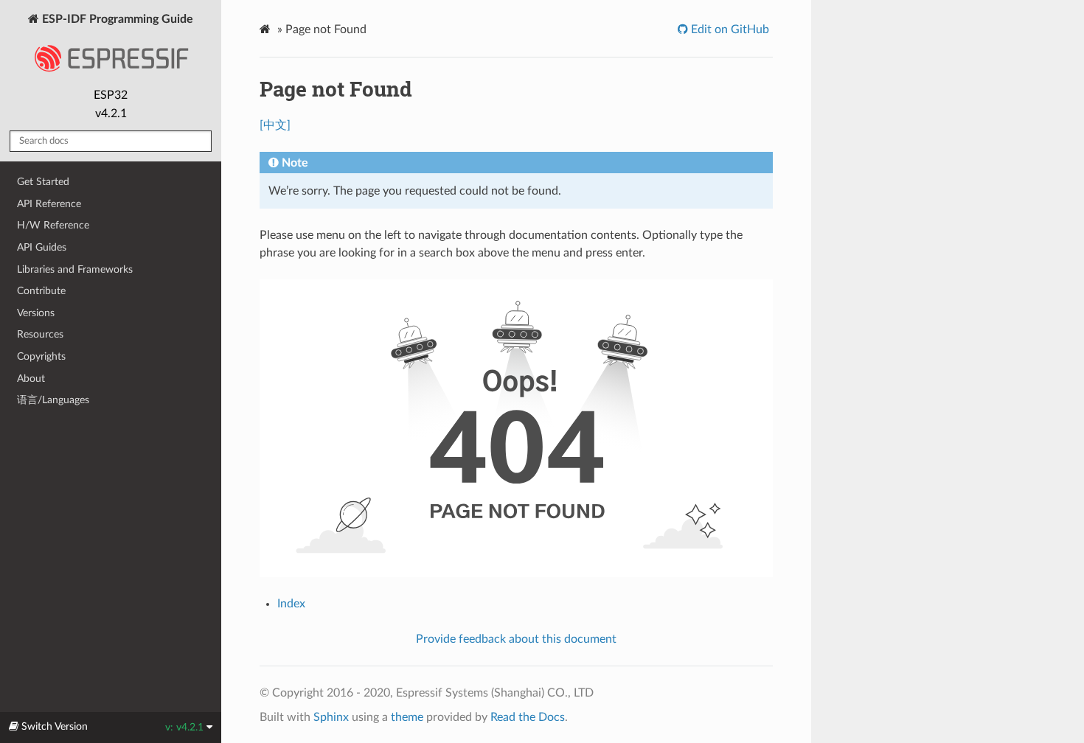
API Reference (49, 203)
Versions (36, 312)
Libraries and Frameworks (75, 269)
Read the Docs (527, 717)
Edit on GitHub (728, 29)
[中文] (275, 125)
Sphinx (331, 717)
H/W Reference (53, 225)
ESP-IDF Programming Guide (116, 19)
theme (407, 717)
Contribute (41, 290)
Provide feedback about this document (516, 639)
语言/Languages (53, 399)
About (31, 378)
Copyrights (41, 356)
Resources (40, 334)
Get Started (43, 181)
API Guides (41, 247)
